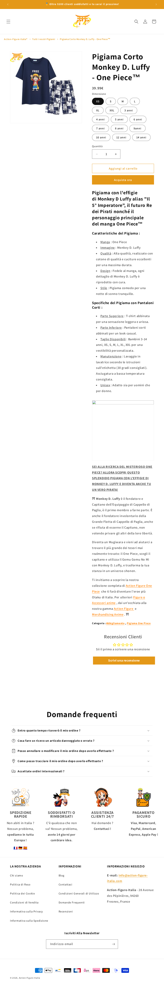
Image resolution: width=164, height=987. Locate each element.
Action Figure (123, 609)
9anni (137, 128)
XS (98, 101)
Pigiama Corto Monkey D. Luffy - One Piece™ (85, 39)
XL (97, 110)
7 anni (100, 128)
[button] (8, 21)
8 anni (119, 128)
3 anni (128, 110)
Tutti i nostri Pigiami (43, 39)
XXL (112, 110)
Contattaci (65, 884)
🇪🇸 (25, 848)
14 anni (141, 137)
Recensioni (66, 911)
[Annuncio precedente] (7, 4)
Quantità (97, 146)
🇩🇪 (20, 848)
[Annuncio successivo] (156, 4)
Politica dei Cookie (22, 893)
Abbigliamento (115, 623)
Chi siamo (16, 875)
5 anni (119, 119)
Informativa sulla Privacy (26, 911)
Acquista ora (123, 180)
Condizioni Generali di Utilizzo (79, 893)
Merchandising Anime (107, 614)
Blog (61, 875)
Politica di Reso (20, 884)
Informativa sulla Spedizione (29, 920)
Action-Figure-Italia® (15, 39)
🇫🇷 (16, 848)
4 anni (100, 119)
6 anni (138, 119)
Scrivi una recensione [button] (124, 660)
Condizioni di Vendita (24, 902)
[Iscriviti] (113, 944)
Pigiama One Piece (139, 623)
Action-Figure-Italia (29, 977)
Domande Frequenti (72, 902)
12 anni (121, 137)
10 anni (101, 137)
